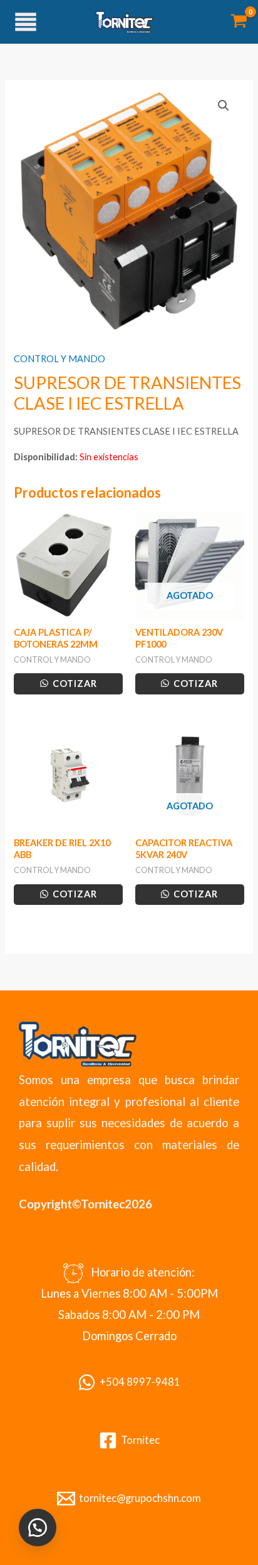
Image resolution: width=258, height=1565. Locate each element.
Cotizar (73, 683)
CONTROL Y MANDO (59, 358)
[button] (223, 105)
